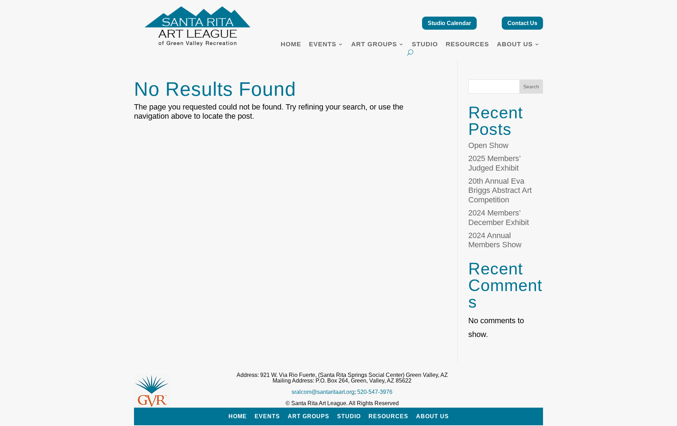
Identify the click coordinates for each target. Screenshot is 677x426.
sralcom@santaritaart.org (323, 392)
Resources (467, 45)
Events (322, 45)
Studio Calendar (449, 23)
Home (291, 45)
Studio (425, 45)
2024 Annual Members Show (495, 240)
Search (531, 86)
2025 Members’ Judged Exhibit (494, 163)
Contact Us (522, 23)
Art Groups (374, 45)
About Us (515, 45)
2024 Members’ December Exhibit (498, 217)
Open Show (488, 145)
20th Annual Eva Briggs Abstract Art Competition (500, 190)
